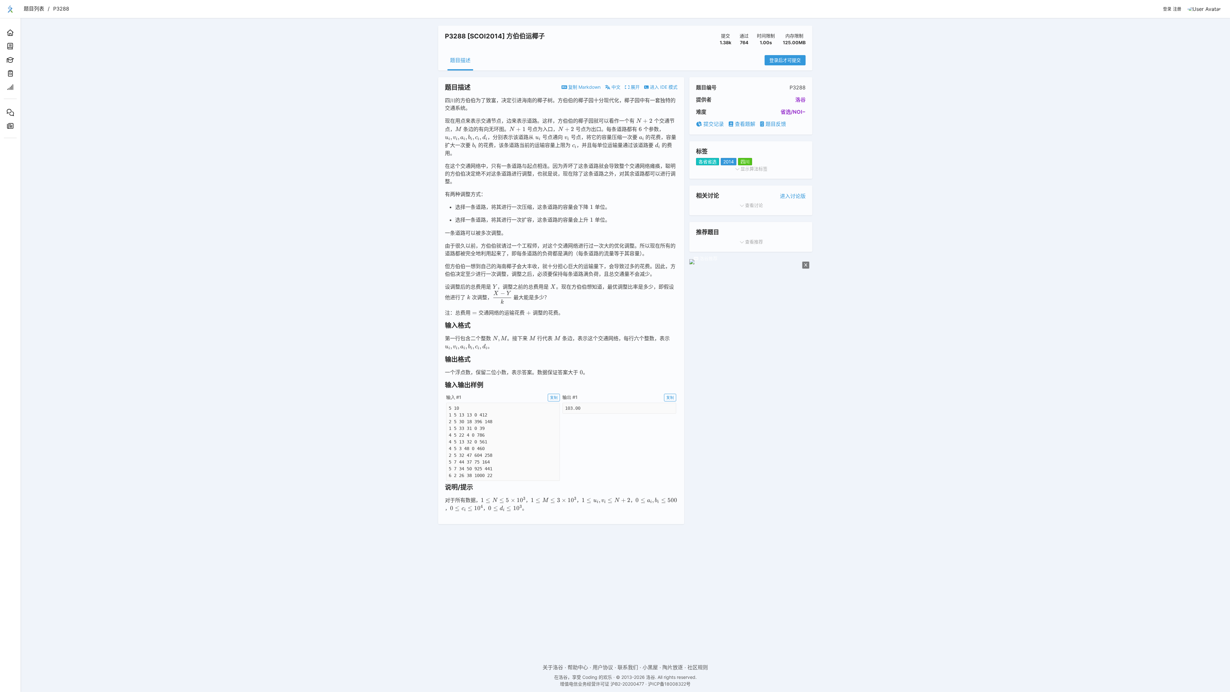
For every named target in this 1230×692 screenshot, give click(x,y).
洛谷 (800, 99)
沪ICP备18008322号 (669, 684)
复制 (554, 397)
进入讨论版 (793, 196)
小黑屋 (650, 667)
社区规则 (697, 667)
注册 (1177, 9)
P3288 (61, 8)
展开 (634, 87)
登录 (1167, 9)
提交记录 (713, 124)
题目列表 (34, 8)
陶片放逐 (672, 667)
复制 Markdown (584, 87)
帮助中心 (578, 667)
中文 (615, 87)
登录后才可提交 (785, 60)
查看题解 (744, 124)
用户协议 (603, 667)
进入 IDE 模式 (663, 87)
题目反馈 (775, 124)
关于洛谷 (553, 667)
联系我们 (628, 667)
